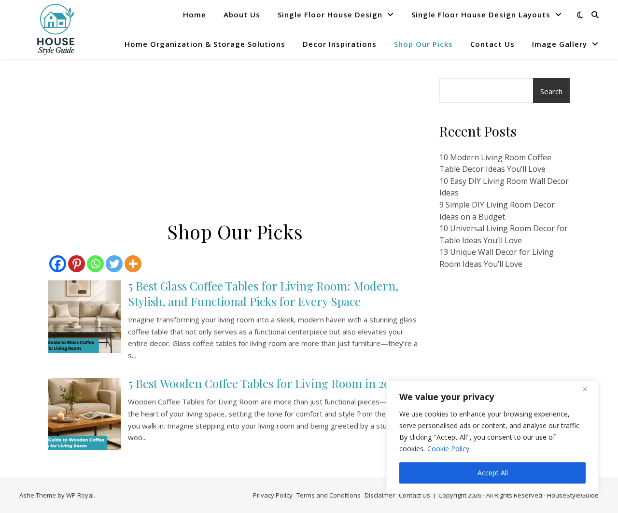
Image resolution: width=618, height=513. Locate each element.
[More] (133, 263)
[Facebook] (57, 263)
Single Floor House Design (330, 14)
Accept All (493, 472)
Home (194, 14)
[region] (492, 437)
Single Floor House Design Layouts (480, 14)
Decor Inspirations (340, 44)
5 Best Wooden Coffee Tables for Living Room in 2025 (264, 383)
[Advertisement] (234, 149)
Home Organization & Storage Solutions (205, 44)
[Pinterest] (76, 263)
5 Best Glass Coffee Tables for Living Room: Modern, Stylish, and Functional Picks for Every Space (263, 293)
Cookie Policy (448, 448)
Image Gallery (559, 44)
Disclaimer (380, 495)
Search (551, 91)
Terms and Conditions (328, 495)
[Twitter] (114, 263)
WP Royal (80, 495)
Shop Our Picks (423, 44)
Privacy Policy (273, 495)
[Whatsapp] (95, 263)
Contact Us (492, 44)
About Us (242, 14)
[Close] (588, 389)
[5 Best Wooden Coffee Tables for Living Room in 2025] (84, 414)
